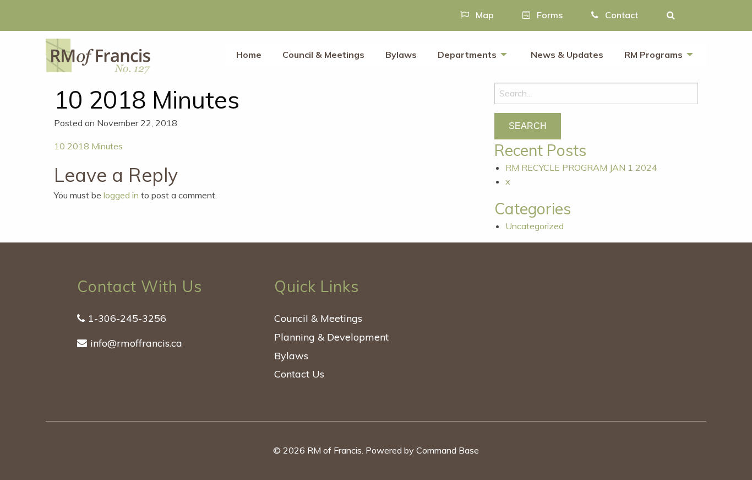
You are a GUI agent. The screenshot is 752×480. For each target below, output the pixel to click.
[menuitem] (249, 55)
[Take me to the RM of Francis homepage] (98, 55)
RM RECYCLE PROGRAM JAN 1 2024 (581, 167)
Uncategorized (534, 225)
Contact (620, 14)
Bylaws (401, 54)
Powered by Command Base (422, 450)
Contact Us (299, 374)
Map (483, 14)
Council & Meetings (323, 54)
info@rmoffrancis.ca (136, 343)
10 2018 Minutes (88, 146)
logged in (121, 195)
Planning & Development (331, 337)
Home (248, 54)
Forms (549, 14)
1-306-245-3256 (127, 318)
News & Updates (567, 54)
